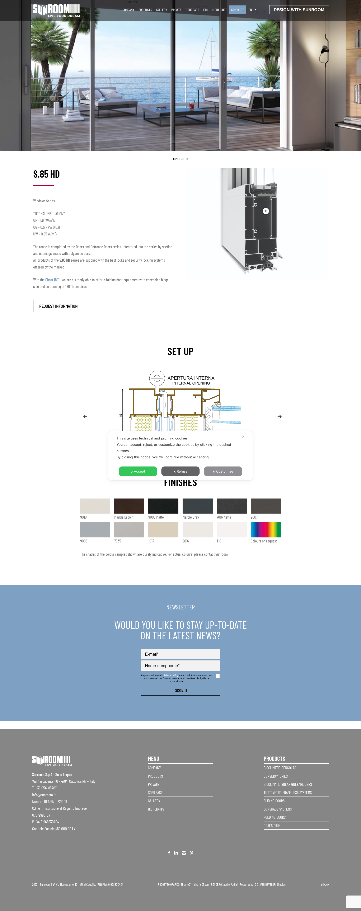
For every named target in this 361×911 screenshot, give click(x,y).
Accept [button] (139, 471)
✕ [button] (243, 436)
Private (176, 9)
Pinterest (191, 853)
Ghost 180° (52, 279)
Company (128, 9)
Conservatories (276, 776)
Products (145, 9)
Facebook (169, 853)
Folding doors (275, 817)
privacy (324, 884)
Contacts (237, 9)
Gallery (161, 9)
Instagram (184, 853)
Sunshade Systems (278, 808)
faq (205, 9)
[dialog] (180, 455)
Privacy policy (171, 675)
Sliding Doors (274, 800)
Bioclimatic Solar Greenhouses (288, 784)
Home (176, 159)
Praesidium (272, 825)
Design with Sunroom (299, 9)
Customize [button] (224, 471)
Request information (58, 305)
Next (277, 414)
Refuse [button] (182, 471)
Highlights (219, 9)
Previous (83, 414)
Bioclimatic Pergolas (280, 767)
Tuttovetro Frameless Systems (288, 792)
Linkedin (176, 853)
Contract (192, 9)
